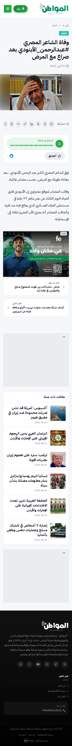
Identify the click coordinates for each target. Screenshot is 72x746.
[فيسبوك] (45, 124)
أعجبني (52, 156)
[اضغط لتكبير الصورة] (36, 92)
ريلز (19, 9)
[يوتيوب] (38, 664)
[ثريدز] (20, 664)
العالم (54, 25)
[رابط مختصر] (18, 124)
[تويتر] (64, 664)
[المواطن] (54, 8)
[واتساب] (51, 124)
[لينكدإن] (31, 124)
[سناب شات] (29, 664)
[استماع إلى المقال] (59, 144)
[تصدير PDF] (11, 124)
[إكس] (38, 124)
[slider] (31, 145)
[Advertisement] (36, 360)
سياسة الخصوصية (57, 691)
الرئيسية (66, 25)
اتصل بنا (62, 696)
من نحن (62, 685)
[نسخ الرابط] (25, 124)
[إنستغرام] (47, 664)
